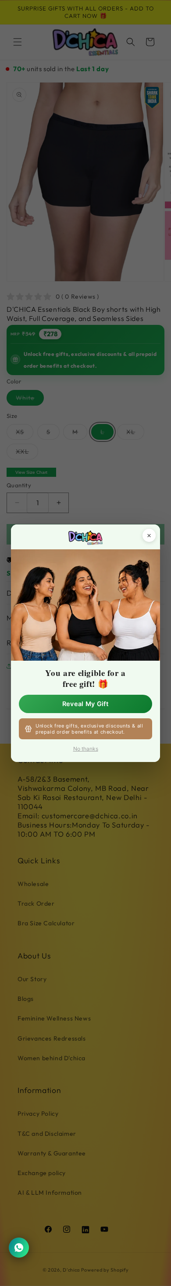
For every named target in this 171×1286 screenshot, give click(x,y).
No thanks (85, 748)
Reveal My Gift (85, 703)
